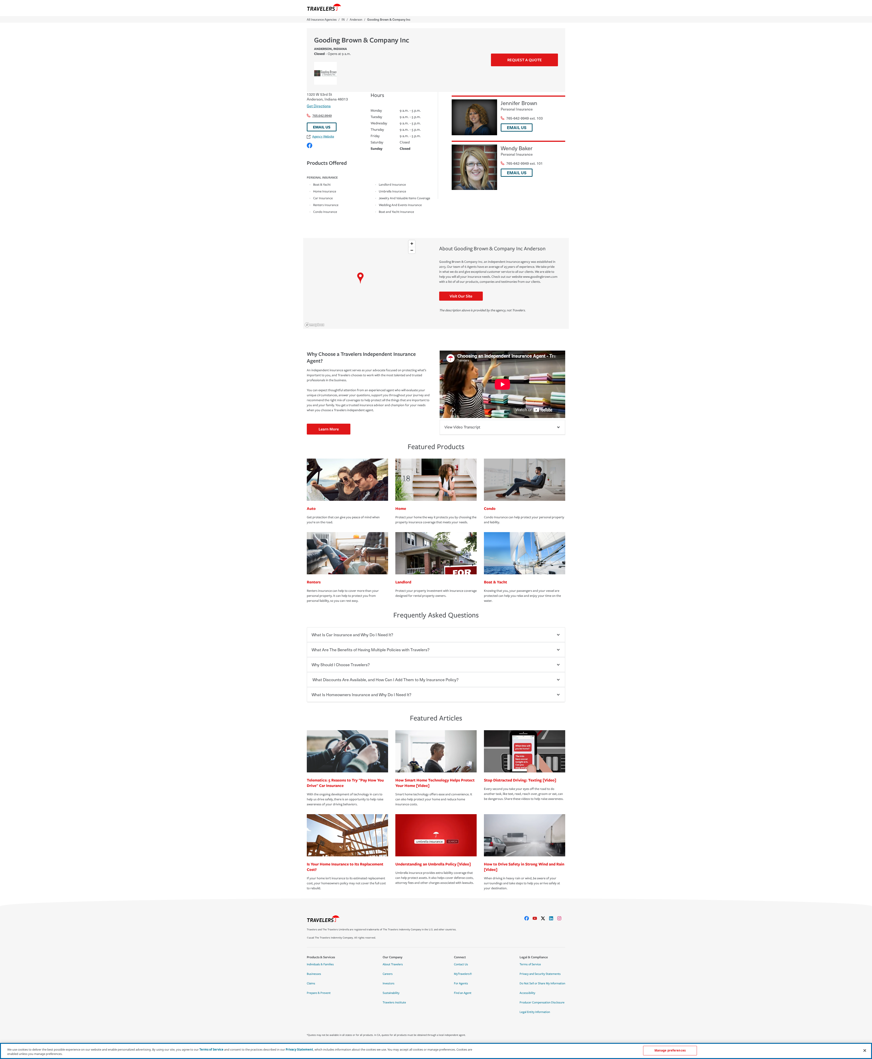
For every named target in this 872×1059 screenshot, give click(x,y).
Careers (388, 974)
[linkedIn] (553, 918)
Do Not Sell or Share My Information (542, 983)
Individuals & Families (320, 964)
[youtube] (537, 918)
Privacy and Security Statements (540, 974)
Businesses (314, 974)
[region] (360, 283)
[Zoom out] (412, 250)
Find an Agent (462, 993)
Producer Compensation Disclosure (542, 1002)
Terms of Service (530, 964)
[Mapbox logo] (315, 324)
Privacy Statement (299, 1049)
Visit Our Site (461, 296)
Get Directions (319, 105)
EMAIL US (321, 127)
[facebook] (528, 918)
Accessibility (527, 993)
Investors (388, 983)
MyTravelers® (463, 974)
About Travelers (393, 964)
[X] (545, 918)
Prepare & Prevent (319, 993)
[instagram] (561, 918)
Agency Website (323, 136)
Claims (311, 983)
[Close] (865, 1050)
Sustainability (391, 993)
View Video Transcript (462, 427)
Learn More (329, 429)
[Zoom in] (412, 243)
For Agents (461, 983)
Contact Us (461, 964)
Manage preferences (670, 1050)
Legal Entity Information (535, 1012)
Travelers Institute (394, 1002)
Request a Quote (524, 59)
